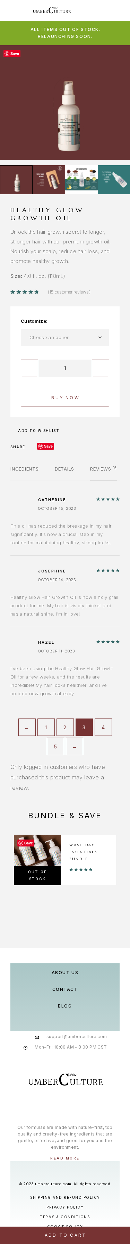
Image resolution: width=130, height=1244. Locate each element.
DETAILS (64, 469)
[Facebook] (51, 1104)
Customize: (34, 321)
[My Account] (98, 10)
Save (48, 446)
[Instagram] (65, 1104)
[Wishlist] (109, 10)
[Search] (86, 10)
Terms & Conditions (65, 1217)
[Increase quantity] (100, 368)
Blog (65, 1006)
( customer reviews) (69, 292)
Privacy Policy (65, 1207)
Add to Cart (65, 1235)
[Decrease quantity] (29, 368)
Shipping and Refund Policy (65, 1197)
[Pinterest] (79, 1104)
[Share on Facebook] (32, 447)
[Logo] (52, 10)
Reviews (103, 469)
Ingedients (24, 469)
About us (65, 972)
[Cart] (120, 10)
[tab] (24, 473)
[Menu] (14, 10)
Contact (65, 989)
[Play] (16, 179)
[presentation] (12, 102)
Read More (65, 1158)
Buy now (65, 397)
